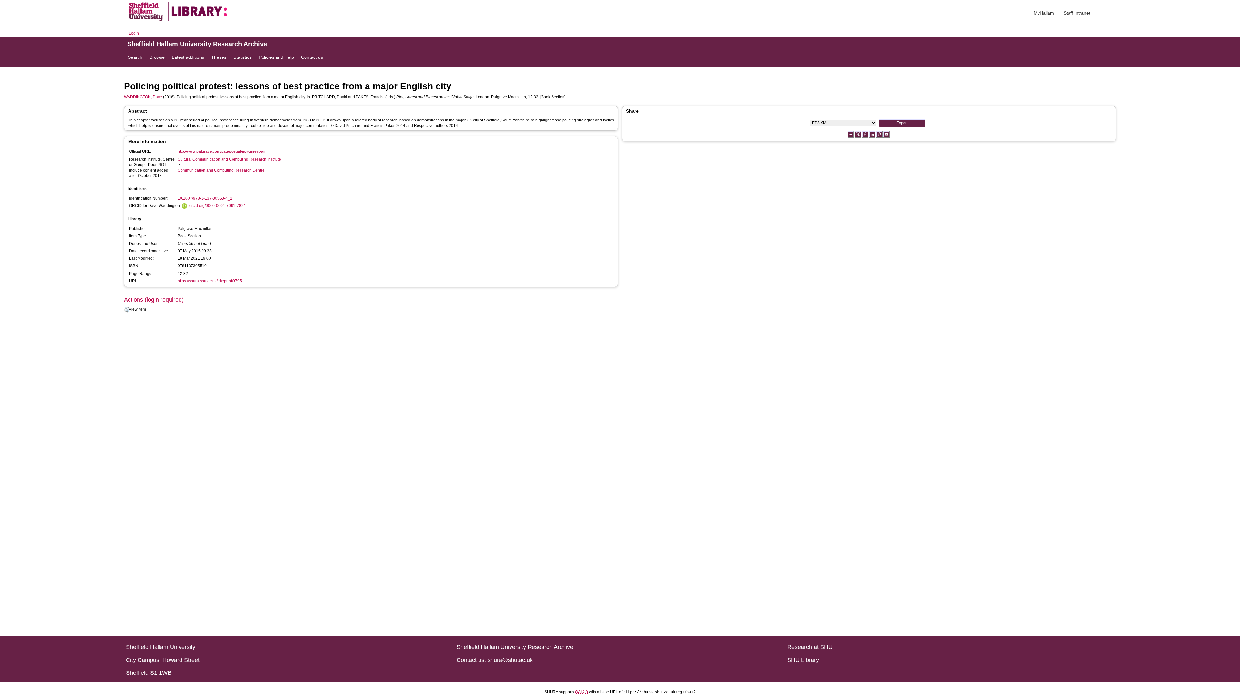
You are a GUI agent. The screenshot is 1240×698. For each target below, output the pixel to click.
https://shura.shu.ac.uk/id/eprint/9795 (210, 281)
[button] (126, 310)
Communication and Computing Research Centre (221, 170)
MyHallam (1044, 13)
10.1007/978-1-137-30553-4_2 (205, 198)
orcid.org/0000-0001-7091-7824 (217, 205)
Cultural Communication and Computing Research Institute (229, 159)
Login (134, 33)
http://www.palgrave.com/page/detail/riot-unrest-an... (223, 151)
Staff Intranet (1077, 13)
